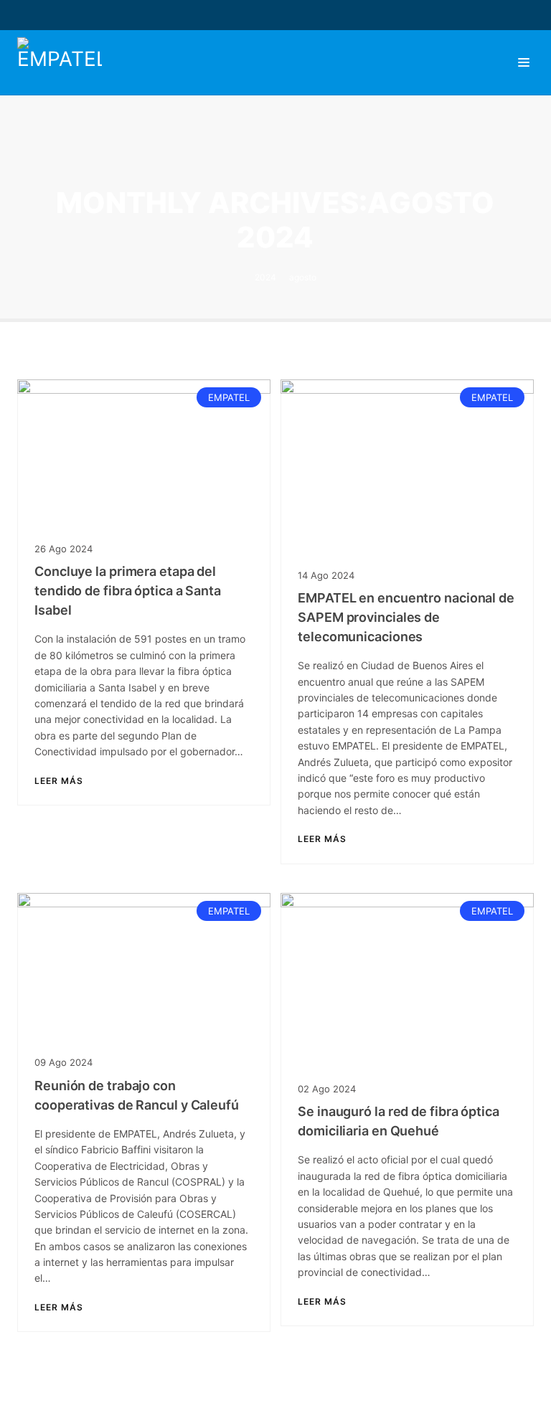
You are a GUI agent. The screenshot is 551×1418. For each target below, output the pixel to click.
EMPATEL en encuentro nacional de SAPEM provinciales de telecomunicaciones (406, 617)
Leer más (58, 781)
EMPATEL (229, 397)
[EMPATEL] (63, 62)
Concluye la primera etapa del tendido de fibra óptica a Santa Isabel (127, 591)
